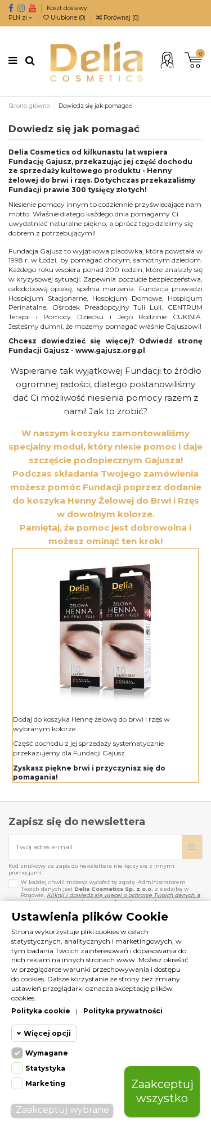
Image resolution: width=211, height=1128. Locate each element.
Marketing (45, 1083)
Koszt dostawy (67, 8)
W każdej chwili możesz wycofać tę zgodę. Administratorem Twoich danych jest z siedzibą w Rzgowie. (110, 892)
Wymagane (46, 1053)
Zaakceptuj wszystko (162, 1091)
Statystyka (45, 1068)
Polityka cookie (40, 1011)
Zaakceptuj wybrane (62, 1109)
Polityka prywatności (123, 1011)
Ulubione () (68, 17)
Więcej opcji (47, 1033)
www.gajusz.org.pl (110, 350)
